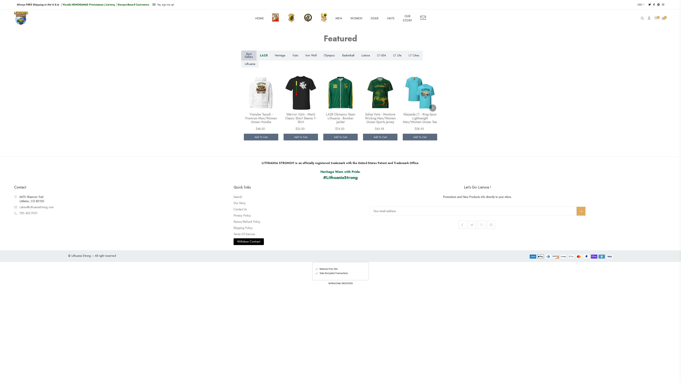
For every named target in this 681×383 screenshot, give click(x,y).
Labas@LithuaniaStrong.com (37, 207)
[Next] (432, 108)
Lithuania (250, 64)
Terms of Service (244, 234)
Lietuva (365, 55)
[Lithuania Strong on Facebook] (653, 5)
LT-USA (381, 55)
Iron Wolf (311, 55)
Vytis (295, 55)
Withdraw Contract (248, 242)
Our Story (240, 203)
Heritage (280, 55)
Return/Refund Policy (247, 222)
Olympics (329, 55)
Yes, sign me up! (166, 4)
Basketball (348, 55)
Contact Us (240, 209)
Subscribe (581, 211)
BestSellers (249, 55)
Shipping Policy (243, 228)
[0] (656, 18)
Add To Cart (261, 137)
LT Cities (414, 55)
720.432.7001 (28, 213)
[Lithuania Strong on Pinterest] (657, 5)
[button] (642, 18)
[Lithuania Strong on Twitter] (648, 5)
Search (238, 197)
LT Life (397, 55)
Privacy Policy (242, 215)
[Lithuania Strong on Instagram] (662, 5)
